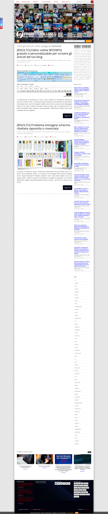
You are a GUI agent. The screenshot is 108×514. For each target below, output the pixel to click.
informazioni (70, 512)
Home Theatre (78, 353)
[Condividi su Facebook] (1, 19)
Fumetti (76, 344)
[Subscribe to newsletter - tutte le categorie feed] (18, 42)
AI (75, 280)
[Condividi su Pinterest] (1, 27)
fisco (76, 338)
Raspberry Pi (78, 408)
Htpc (76, 356)
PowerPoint (77, 397)
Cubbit (76, 315)
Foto (76, 341)
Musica (76, 394)
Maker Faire (77, 382)
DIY (76, 321)
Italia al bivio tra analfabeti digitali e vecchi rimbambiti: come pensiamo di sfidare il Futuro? (26, 485)
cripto (76, 312)
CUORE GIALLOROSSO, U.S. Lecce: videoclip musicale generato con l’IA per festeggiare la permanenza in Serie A (26, 500)
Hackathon (77, 350)
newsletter (48, 40)
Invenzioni (77, 373)
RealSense (77, 411)
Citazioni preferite (46, 2)
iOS (76, 376)
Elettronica (77, 327)
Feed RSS (90, 9)
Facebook (82, 9)
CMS (76, 303)
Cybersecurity (78, 318)
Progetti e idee (25, 2)
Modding (77, 388)
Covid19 (77, 309)
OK (77, 512)
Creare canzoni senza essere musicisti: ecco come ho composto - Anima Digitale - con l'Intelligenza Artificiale (25, 492)
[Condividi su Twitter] (1, 25)
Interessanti (77, 367)
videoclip (77, 440)
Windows (37, 136)
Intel (76, 362)
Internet (76, 370)
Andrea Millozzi (30, 65)
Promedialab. (30, 509)
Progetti (76, 400)
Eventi (76, 332)
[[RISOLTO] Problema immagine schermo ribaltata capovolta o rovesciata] (44, 154)
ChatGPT (77, 297)
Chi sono (56, 2)
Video (76, 438)
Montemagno (78, 391)
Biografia (77, 292)
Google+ (64, 483)
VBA (76, 435)
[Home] (36, 34)
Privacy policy (43, 509)
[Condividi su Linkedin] (1, 22)
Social (76, 420)
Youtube (87, 9)
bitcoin (76, 294)
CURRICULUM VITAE (66, 2)
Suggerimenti (78, 429)
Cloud (76, 300)
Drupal (76, 324)
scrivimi (89, 7)
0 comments (52, 65)
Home (17, 2)
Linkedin (85, 9)
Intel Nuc (77, 365)
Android (76, 283)
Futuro (76, 347)
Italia (76, 379)
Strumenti (35, 2)
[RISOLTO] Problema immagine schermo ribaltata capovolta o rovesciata (43, 126)
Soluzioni (44, 65)
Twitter (80, 9)
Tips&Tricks (42, 136)
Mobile (76, 385)
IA (75, 359)
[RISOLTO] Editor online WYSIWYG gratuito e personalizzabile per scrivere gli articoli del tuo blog (44, 53)
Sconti (76, 417)
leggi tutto (67, 116)
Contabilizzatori (78, 306)
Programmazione (39, 65)
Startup (76, 426)
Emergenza (77, 330)
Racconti (77, 405)
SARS (76, 414)
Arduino (76, 289)
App (76, 286)
